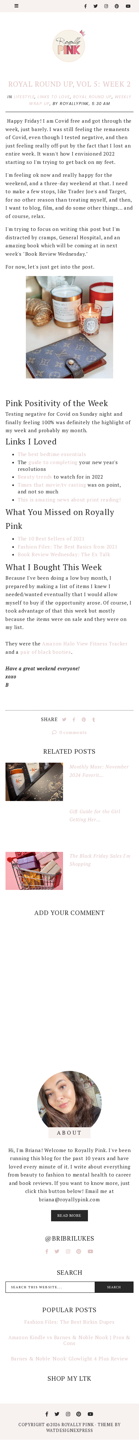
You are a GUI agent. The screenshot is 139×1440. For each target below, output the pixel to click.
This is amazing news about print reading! (69, 499)
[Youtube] (128, 6)
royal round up (92, 97)
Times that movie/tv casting (53, 485)
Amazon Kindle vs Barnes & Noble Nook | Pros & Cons (69, 1340)
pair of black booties (45, 652)
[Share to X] (65, 719)
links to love (53, 97)
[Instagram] (106, 6)
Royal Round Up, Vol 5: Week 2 (69, 84)
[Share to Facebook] (75, 719)
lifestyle (24, 97)
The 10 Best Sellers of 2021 (51, 538)
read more (69, 1215)
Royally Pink (78, 1424)
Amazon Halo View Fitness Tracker (85, 643)
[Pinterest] (117, 6)
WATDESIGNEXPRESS (69, 1430)
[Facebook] (85, 6)
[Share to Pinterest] (85, 719)
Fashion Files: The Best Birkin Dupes (69, 1322)
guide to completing (53, 462)
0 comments (73, 732)
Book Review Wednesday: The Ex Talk (65, 554)
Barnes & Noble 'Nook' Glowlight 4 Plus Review (69, 1358)
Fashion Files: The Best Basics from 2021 (68, 546)
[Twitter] (95, 6)
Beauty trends (36, 476)
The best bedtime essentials (52, 454)
